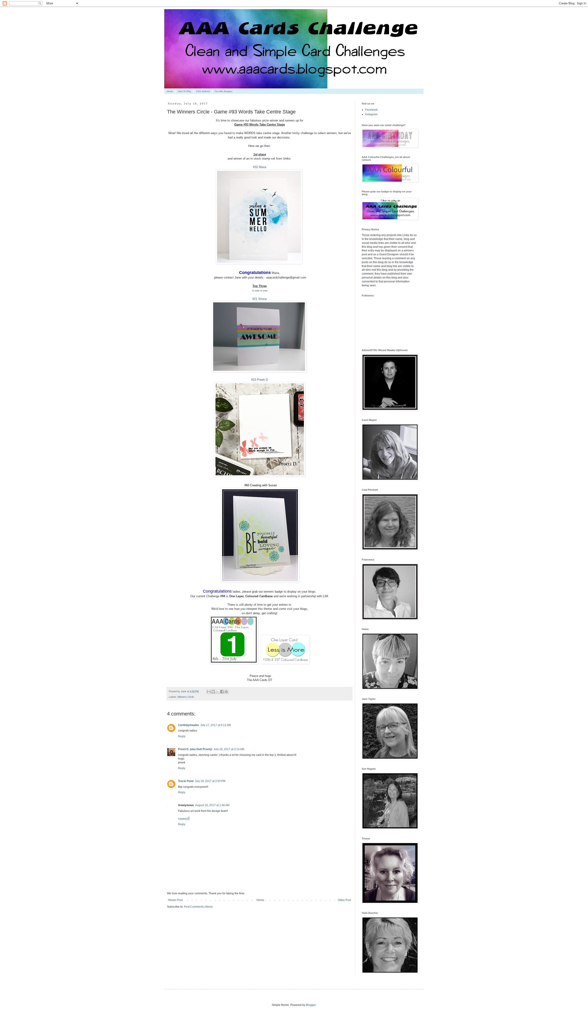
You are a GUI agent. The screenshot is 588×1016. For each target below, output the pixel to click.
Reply (181, 736)
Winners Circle (186, 696)
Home (170, 91)
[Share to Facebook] (222, 691)
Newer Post (175, 900)
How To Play (184, 91)
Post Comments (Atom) (198, 906)
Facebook (371, 109)
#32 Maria (259, 167)
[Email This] (208, 691)
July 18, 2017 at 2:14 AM (229, 749)
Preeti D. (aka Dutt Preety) (195, 749)
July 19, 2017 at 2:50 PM (210, 781)
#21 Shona (259, 299)
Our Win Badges (223, 91)
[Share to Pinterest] (226, 691)
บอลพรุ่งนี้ (183, 818)
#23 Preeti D (259, 379)
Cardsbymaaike (188, 725)
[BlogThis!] (213, 691)
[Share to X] (217, 691)
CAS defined (203, 91)
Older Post (344, 900)
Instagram (371, 114)
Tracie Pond (185, 781)
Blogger (311, 1005)
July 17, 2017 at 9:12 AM (215, 725)
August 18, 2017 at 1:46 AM (212, 805)
